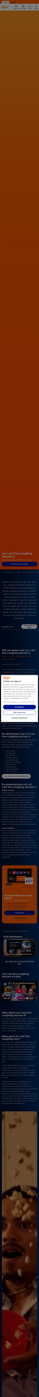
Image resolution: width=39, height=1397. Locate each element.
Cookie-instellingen (19, 718)
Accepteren (19, 707)
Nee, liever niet (19, 712)
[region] (19, 698)
